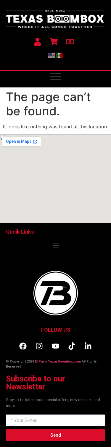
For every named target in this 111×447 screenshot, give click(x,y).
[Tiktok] (72, 346)
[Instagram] (39, 346)
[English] (52, 55)
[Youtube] (55, 346)
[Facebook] (23, 346)
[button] (55, 245)
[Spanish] (59, 55)
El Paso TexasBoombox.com (58, 361)
